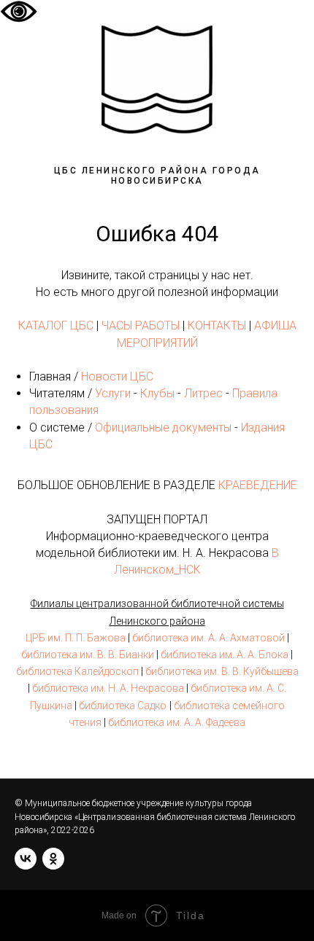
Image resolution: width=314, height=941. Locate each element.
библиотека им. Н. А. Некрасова (108, 688)
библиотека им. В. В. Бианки (87, 654)
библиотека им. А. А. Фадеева (176, 722)
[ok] (53, 859)
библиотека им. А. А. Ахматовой (208, 638)
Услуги (113, 393)
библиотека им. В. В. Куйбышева (222, 671)
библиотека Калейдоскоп (77, 671)
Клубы (157, 393)
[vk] (26, 859)
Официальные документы (163, 427)
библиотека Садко (122, 705)
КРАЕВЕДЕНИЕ (257, 485)
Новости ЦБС (117, 376)
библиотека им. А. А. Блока (224, 654)
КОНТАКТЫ (217, 325)
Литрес (203, 393)
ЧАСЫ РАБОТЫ (141, 325)
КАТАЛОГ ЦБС (55, 325)
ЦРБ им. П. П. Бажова (76, 638)
